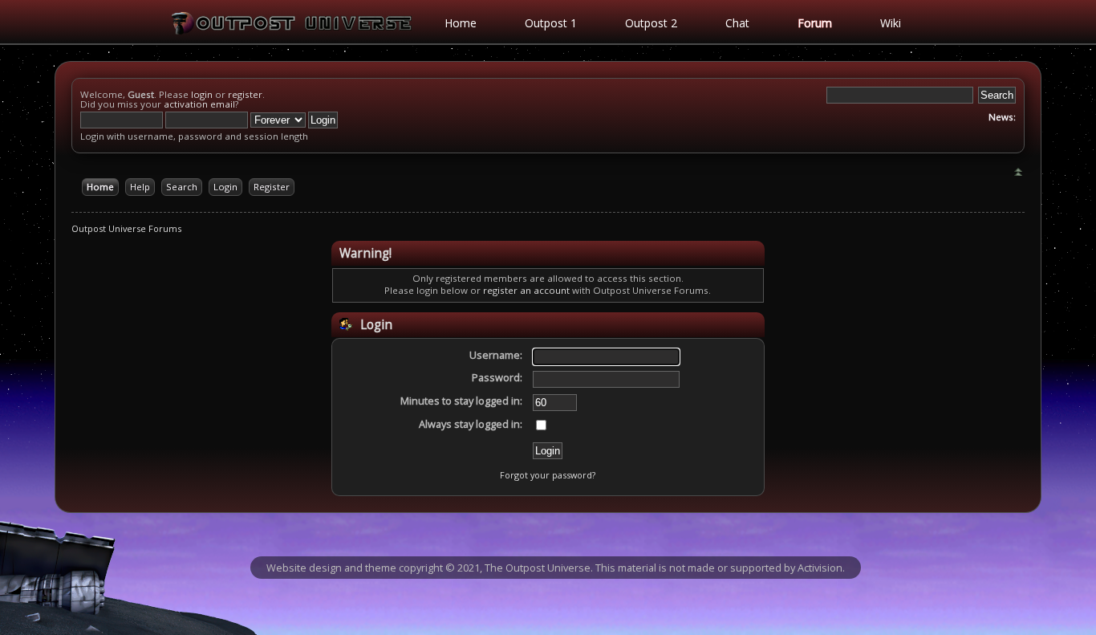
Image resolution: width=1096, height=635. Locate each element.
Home (460, 23)
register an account (526, 290)
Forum (815, 23)
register (245, 94)
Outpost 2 (651, 23)
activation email (199, 104)
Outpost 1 (551, 23)
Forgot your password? (547, 475)
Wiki (890, 23)
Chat (737, 23)
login (202, 94)
